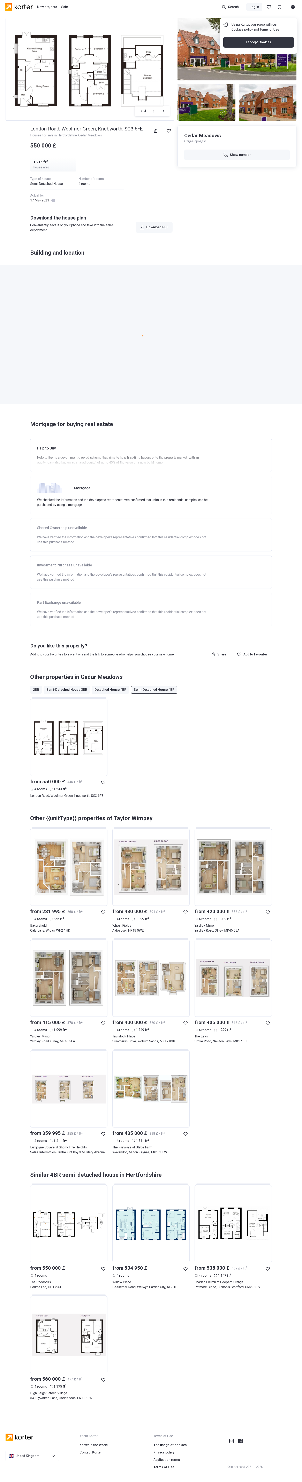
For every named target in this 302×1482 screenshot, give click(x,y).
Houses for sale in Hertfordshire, (54, 135)
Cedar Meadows (90, 135)
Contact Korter (91, 1452)
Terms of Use (269, 29)
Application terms (166, 1460)
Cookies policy (242, 29)
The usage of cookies (170, 1445)
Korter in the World (94, 1445)
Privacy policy (163, 1452)
